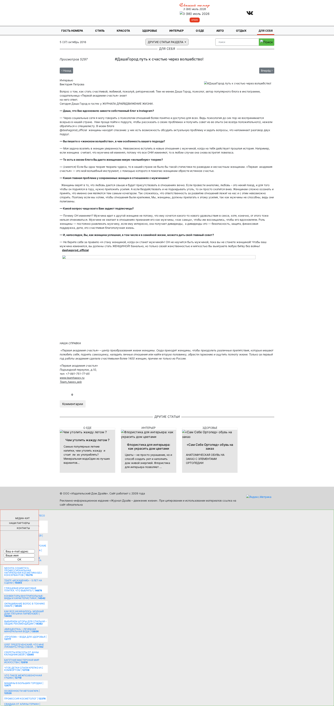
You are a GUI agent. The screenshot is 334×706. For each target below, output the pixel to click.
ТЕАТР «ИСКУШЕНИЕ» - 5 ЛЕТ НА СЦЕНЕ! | (23, 581)
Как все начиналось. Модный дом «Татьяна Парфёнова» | (24, 613)
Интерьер (176, 30)
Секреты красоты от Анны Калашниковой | (21, 653)
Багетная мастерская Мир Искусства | (21, 661)
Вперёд (266, 70)
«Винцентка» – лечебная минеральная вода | (21, 630)
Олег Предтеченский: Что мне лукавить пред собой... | (24, 645)
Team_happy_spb (71, 381)
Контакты (23, 528)
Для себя (266, 30)
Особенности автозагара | (22, 692)
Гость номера (72, 30)
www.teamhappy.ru (72, 377)
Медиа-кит (22, 518)
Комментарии (72, 404)
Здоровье (149, 30)
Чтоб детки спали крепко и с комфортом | (23, 668)
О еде (200, 30)
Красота (123, 30)
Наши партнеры (19, 523)
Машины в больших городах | (23, 684)
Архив (194, 20)
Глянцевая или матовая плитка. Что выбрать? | (23, 589)
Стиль (100, 30)
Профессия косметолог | (25, 698)
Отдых (241, 30)
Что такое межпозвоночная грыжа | (23, 676)
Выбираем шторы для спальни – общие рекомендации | (25, 622)
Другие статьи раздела (166, 42)
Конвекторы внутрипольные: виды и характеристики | (24, 597)
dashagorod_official (75, 250)
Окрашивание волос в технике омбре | (24, 604)
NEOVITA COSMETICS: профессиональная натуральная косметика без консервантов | (23, 571)
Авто (220, 30)
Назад (66, 70)
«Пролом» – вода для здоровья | (25, 638)
